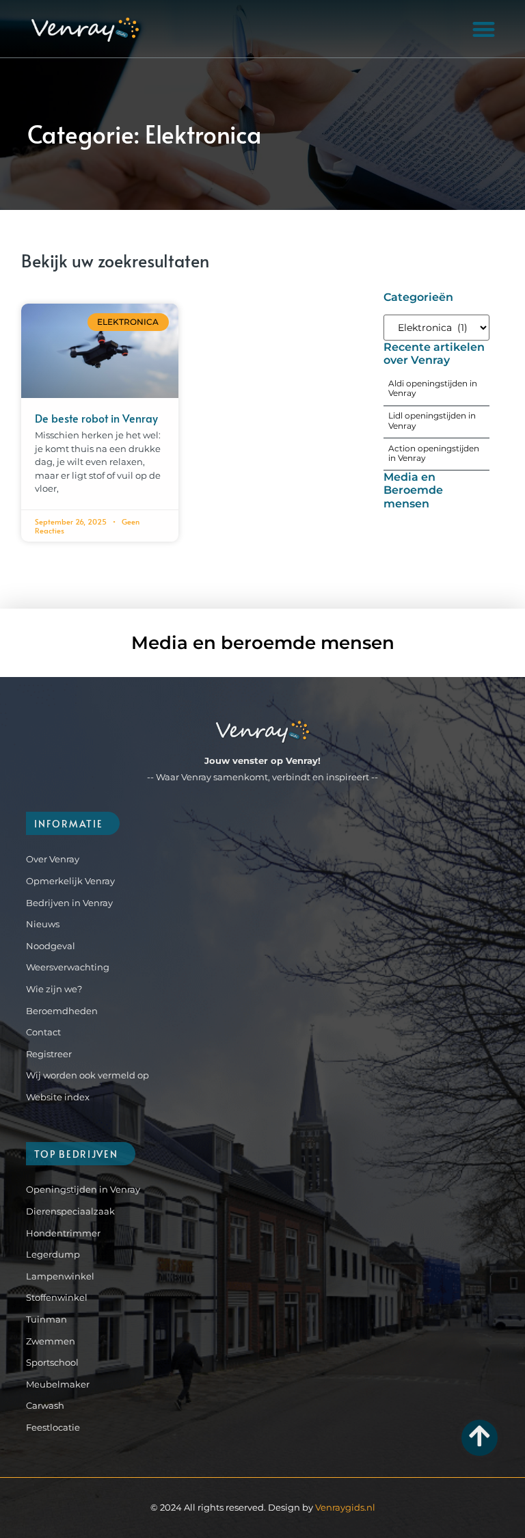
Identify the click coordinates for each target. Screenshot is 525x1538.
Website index (58, 1096)
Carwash (45, 1405)
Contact (43, 1031)
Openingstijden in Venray (83, 1189)
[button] (483, 29)
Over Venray (52, 858)
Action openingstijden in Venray (433, 453)
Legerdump (53, 1254)
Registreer (49, 1053)
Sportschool (52, 1362)
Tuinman (46, 1319)
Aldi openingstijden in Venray (432, 388)
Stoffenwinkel (57, 1297)
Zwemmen (50, 1341)
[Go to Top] (480, 1436)
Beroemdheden (62, 1010)
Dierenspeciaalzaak (70, 1211)
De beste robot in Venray (96, 417)
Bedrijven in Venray (69, 902)
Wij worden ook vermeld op (87, 1075)
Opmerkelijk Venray (70, 880)
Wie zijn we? (54, 988)
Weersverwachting (67, 967)
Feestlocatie (53, 1427)
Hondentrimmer (63, 1233)
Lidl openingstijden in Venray (432, 420)
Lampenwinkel (60, 1276)
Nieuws (42, 923)
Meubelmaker (58, 1384)
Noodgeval (50, 945)
